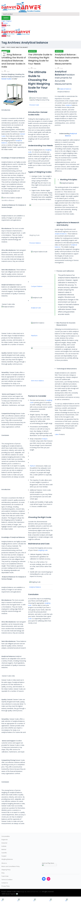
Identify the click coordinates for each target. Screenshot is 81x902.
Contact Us (4, 883)
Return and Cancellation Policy (10, 866)
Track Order (5, 876)
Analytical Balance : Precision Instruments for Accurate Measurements (67, 59)
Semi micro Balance (37, 381)
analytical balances (61, 234)
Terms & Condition (6, 879)
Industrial (4, 843)
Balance (68, 136)
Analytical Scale (36, 308)
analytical (68, 105)
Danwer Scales (6, 79)
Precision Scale (34, 105)
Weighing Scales (43, 172)
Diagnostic (4, 839)
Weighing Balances (7, 859)
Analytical (73, 133)
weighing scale (43, 550)
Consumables (5, 836)
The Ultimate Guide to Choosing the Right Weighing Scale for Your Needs (40, 59)
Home (3, 47)
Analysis (44, 439)
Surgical (3, 856)
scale (29, 618)
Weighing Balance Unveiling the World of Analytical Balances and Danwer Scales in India (13, 60)
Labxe (57, 434)
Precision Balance (35, 243)
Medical (3, 849)
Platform (32, 466)
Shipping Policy (5, 870)
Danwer (44, 112)
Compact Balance (36, 286)
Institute (3, 846)
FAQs (3, 873)
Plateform (34, 336)
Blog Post (5, 51)
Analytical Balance (35, 587)
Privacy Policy (5, 886)
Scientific (4, 853)
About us (4, 863)
